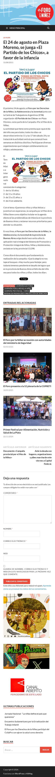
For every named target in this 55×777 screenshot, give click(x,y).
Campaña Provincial (13, 291)
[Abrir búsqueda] (48, 28)
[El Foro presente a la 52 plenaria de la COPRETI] (27, 368)
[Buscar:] (27, 750)
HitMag (29, 773)
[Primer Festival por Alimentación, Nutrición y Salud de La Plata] (27, 411)
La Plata (6, 38)
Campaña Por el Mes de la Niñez (17, 288)
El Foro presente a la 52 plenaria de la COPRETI (27, 386)
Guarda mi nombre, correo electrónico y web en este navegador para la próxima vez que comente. (27, 571)
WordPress (19, 773)
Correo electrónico (15, 541)
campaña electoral (24, 286)
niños (26, 291)
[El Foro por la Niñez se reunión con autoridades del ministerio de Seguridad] (27, 323)
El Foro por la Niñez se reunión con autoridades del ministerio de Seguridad (27, 341)
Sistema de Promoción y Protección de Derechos (25, 293)
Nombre (8, 529)
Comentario (10, 493)
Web (5, 553)
